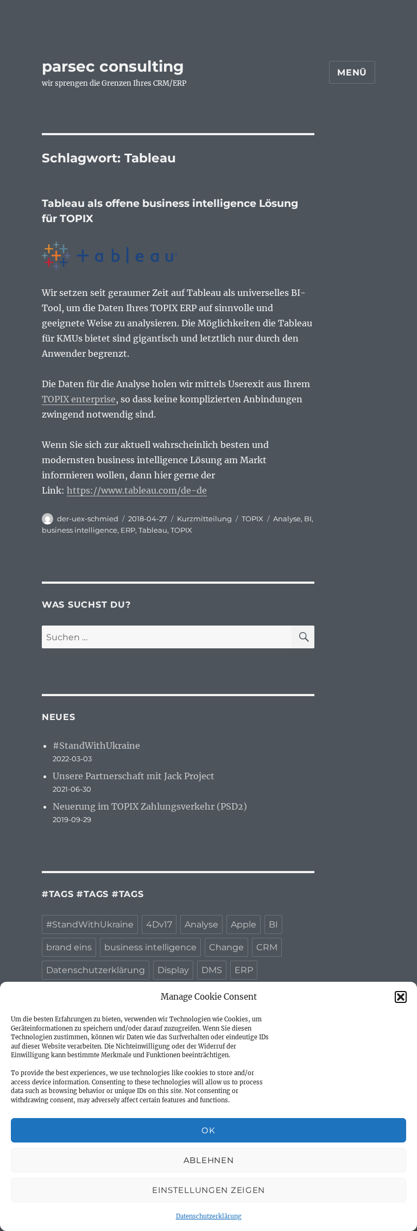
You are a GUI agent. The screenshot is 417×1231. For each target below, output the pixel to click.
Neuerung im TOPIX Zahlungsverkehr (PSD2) (150, 806)
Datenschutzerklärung (209, 1216)
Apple (243, 924)
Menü (352, 72)
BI (308, 518)
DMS (211, 970)
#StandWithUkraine (96, 745)
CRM (266, 947)
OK (208, 1130)
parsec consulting (113, 66)
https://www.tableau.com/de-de (137, 490)
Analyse (287, 518)
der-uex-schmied (87, 518)
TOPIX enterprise (79, 399)
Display (173, 970)
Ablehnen (209, 1160)
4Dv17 (159, 924)
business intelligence (79, 530)
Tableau (152, 530)
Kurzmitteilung (204, 518)
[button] (400, 997)
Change (226, 947)
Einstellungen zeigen (208, 1190)
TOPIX (252, 518)
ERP (128, 530)
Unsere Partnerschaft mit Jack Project (133, 776)
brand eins (69, 947)
